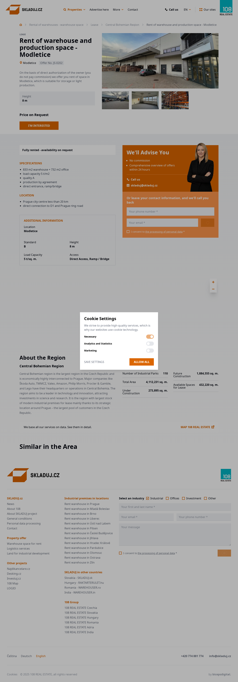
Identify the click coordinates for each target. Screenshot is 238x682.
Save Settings (94, 362)
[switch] (150, 337)
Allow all (141, 362)
